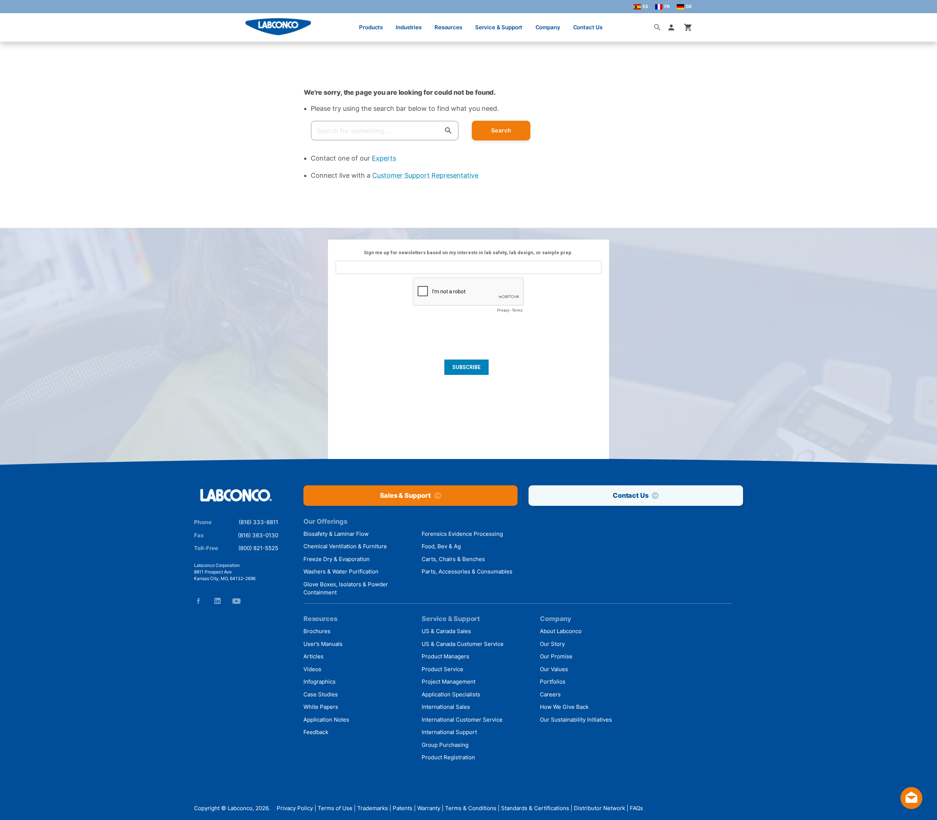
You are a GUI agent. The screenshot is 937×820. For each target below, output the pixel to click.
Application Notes (326, 719)
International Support (449, 732)
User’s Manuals (323, 643)
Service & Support (498, 27)
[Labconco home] (236, 496)
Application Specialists (451, 694)
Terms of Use (335, 808)
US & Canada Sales (446, 631)
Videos (312, 669)
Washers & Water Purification (340, 571)
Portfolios (552, 681)
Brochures (317, 631)
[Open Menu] (13, 23)
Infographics (319, 681)
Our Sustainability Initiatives (576, 719)
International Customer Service (462, 719)
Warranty (428, 808)
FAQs (636, 808)
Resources (448, 27)
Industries (409, 27)
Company (547, 27)
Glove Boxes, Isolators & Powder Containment (345, 588)
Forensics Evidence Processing (462, 533)
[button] (672, 27)
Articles (313, 656)
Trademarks (372, 808)
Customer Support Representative (425, 175)
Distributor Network (599, 808)
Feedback (315, 732)
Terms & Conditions (470, 808)
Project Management (448, 681)
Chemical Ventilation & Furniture (345, 546)
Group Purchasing (445, 744)
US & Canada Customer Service (463, 643)
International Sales (446, 706)
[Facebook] (198, 601)
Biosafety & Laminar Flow (336, 533)
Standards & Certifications (535, 808)
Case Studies (320, 694)
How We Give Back (564, 706)
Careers (550, 694)
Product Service (442, 669)
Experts (384, 158)
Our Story (552, 643)
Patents (402, 808)
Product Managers (445, 656)
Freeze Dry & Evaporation (336, 559)
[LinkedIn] (217, 601)
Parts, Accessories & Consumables (467, 571)
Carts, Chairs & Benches (453, 559)
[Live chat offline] (911, 806)
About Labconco (561, 631)
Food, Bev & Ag (441, 546)
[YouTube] (236, 601)
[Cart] (688, 27)
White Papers (320, 706)
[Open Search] (657, 27)
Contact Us (588, 27)
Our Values (554, 669)
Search (501, 130)
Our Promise (556, 656)
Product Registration (448, 757)
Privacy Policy (295, 808)
